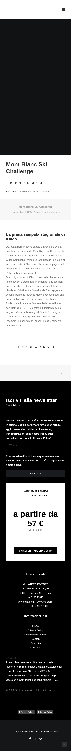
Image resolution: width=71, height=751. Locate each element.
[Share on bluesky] (33, 183)
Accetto (16, 445)
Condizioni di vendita (35, 634)
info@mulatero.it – (27, 601)
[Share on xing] (37, 183)
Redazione (11, 191)
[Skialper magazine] (20, 9)
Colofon (35, 638)
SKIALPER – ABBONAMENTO (35, 551)
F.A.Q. (35, 625)
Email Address (14, 405)
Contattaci (35, 647)
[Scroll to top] (64, 744)
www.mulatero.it (45, 601)
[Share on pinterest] (20, 183)
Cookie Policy (46, 712)
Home (14, 212)
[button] (63, 9)
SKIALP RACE (26, 212)
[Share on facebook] (7, 183)
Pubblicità (35, 643)
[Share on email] (41, 183)
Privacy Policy (42, 438)
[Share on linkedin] (24, 183)
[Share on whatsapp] (28, 183)
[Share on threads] (15, 183)
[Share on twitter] (11, 183)
